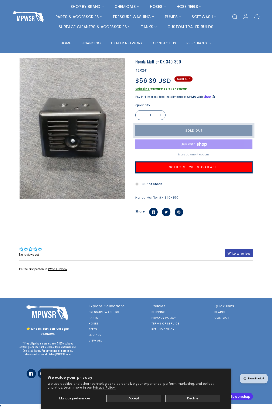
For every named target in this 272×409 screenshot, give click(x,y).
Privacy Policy (164, 318)
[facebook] (31, 373)
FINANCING (91, 43)
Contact (221, 318)
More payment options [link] (194, 154)
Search (220, 312)
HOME (66, 43)
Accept (133, 398)
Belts (93, 329)
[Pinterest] (179, 212)
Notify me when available (194, 167)
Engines (95, 335)
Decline (192, 398)
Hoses (94, 324)
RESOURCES (197, 43)
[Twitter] (166, 212)
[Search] (234, 16)
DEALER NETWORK (127, 43)
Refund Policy (163, 329)
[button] (87, 6)
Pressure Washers (104, 312)
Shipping (142, 88)
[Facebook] (153, 212)
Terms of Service (166, 324)
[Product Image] (72, 128)
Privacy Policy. (104, 387)
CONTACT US (164, 43)
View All (95, 341)
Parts (93, 318)
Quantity (142, 105)
